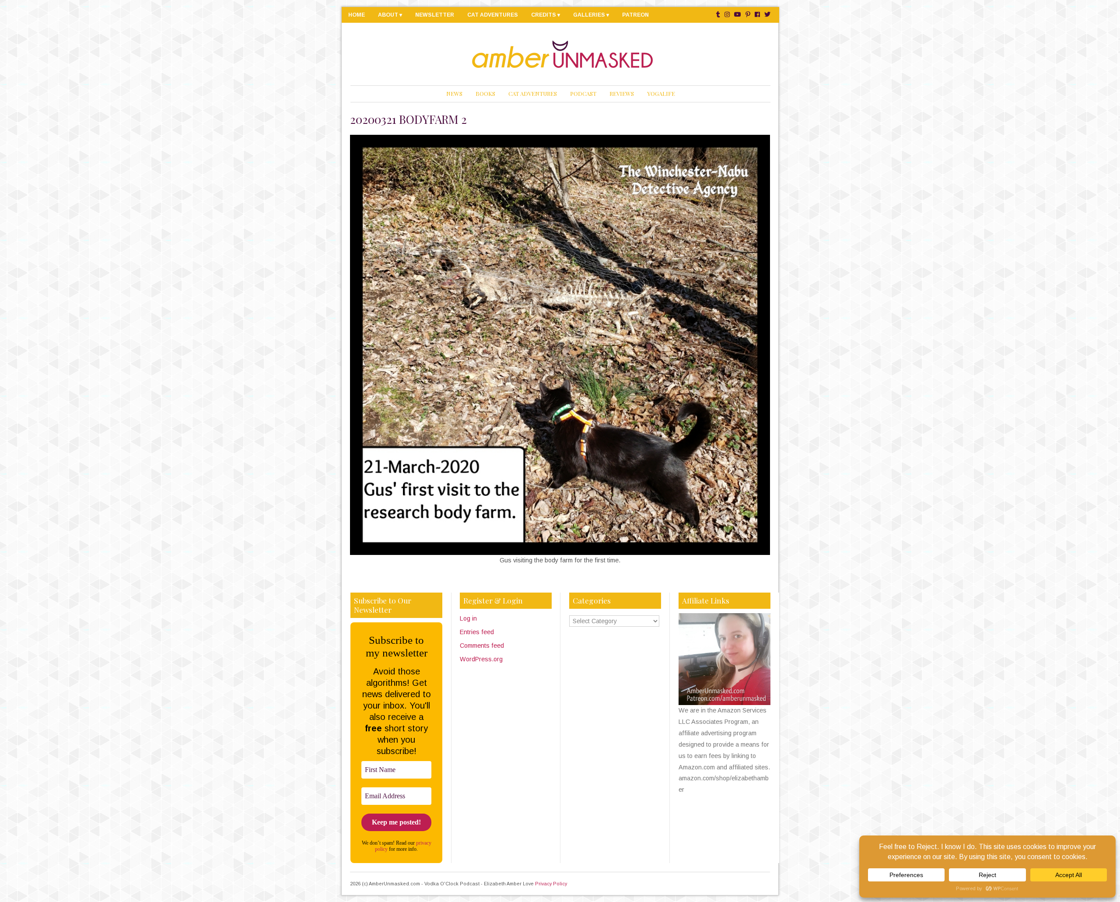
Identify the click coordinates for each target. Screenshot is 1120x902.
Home (356, 15)
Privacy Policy (551, 883)
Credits (543, 15)
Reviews (621, 93)
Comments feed (482, 645)
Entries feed (477, 631)
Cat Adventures (492, 15)
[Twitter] (767, 14)
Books (485, 93)
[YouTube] (737, 14)
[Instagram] (727, 14)
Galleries (589, 15)
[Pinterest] (748, 14)
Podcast (583, 93)
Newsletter (434, 15)
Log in (468, 618)
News (454, 93)
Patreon (635, 15)
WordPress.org (481, 659)
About (388, 15)
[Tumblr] (718, 14)
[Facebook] (757, 14)
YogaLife (661, 93)
